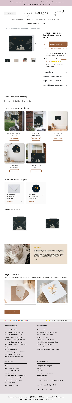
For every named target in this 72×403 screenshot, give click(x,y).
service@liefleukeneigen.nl (55, 397)
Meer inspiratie (11, 312)
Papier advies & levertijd (52, 81)
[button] (57, 11)
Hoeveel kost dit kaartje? (52, 76)
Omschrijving (48, 72)
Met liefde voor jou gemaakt (53, 85)
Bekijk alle (10, 201)
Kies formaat (36, 138)
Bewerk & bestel (14, 138)
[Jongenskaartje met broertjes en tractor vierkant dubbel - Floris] (19, 223)
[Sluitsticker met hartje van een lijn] (36, 188)
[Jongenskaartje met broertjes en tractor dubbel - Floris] (52, 223)
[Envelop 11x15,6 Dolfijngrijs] (14, 188)
